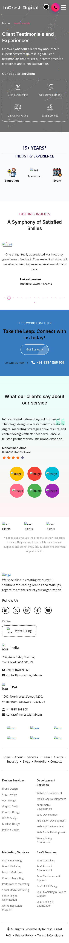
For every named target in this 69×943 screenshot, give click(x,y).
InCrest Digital (52, 929)
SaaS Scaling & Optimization (45, 903)
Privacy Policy (24, 935)
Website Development (49, 793)
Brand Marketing (11, 866)
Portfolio (40, 761)
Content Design (11, 812)
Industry (12, 761)
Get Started (33, 349)
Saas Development (47, 814)
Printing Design (10, 829)
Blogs (26, 761)
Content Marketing (13, 878)
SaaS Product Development (44, 868)
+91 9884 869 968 (50, 362)
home (6, 23)
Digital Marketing (12, 860)
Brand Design (10, 788)
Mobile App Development (51, 799)
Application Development (51, 820)
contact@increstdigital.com (24, 675)
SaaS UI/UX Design (47, 886)
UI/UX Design (9, 818)
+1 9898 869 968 (17, 709)
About (19, 757)
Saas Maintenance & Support (48, 878)
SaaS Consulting (46, 860)
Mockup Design (11, 824)
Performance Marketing (15, 884)
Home (6, 757)
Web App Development (50, 826)
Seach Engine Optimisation (9, 897)
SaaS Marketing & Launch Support (51, 893)
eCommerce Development (44, 806)
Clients (58, 757)
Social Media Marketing (15, 890)
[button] (63, 7)
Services (32, 757)
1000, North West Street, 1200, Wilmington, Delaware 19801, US (23, 699)
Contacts (56, 761)
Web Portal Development (51, 832)
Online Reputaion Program (12, 907)
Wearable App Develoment (45, 840)
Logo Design (9, 794)
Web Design (9, 800)
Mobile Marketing (12, 872)
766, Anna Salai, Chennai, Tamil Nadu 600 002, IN (18, 659)
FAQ (8, 935)
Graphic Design (10, 806)
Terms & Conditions (50, 935)
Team (46, 757)
